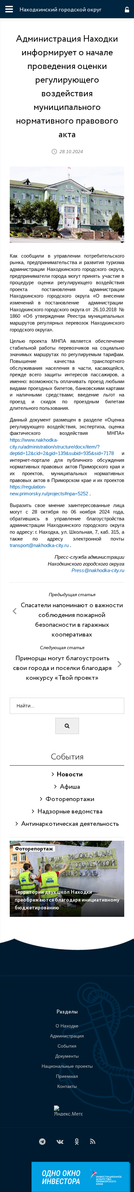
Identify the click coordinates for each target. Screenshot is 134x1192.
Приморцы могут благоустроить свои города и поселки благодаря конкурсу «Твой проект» (62, 668)
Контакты (67, 1086)
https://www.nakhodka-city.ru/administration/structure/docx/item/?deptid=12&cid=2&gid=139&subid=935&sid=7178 (62, 446)
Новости (68, 774)
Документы (67, 1056)
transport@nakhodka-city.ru (39, 545)
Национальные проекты (67, 1066)
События (67, 1046)
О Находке (67, 1025)
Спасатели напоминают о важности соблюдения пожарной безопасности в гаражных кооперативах (72, 620)
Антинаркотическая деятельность (68, 824)
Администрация (67, 1035)
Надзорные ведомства (68, 811)
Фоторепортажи (68, 799)
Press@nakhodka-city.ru (98, 570)
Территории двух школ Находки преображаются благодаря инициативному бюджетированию (67, 900)
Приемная (67, 1076)
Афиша (68, 787)
